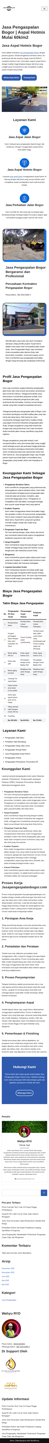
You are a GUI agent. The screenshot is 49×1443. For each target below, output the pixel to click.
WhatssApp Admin (11, 78)
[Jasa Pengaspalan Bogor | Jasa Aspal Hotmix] (9, 9)
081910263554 (19, 1344)
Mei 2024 (5, 1284)
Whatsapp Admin (24, 1093)
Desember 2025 (8, 1268)
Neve (12, 1441)
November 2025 (8, 1272)
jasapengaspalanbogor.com (25, 1179)
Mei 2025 (5, 1280)
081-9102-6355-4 (23, 1347)
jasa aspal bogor (16, 176)
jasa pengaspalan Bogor (29, 53)
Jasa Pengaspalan (9, 1300)
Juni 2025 (5, 1276)
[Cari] (44, 1193)
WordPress (34, 1441)
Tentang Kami (29, 78)
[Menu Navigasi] (44, 9)
